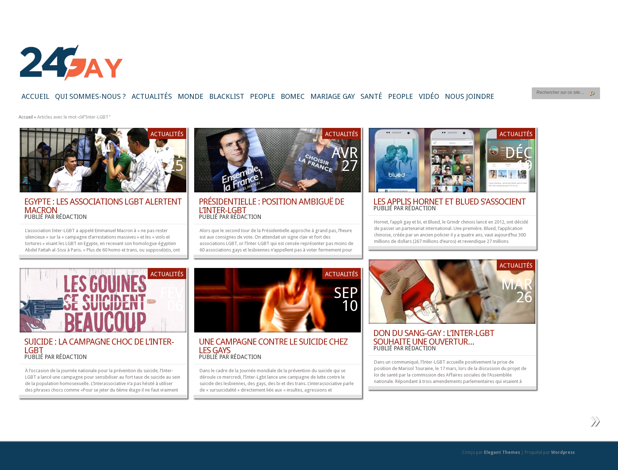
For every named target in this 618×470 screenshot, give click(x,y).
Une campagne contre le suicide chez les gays (273, 346)
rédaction (71, 217)
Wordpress (563, 452)
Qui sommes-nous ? (90, 96)
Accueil (35, 96)
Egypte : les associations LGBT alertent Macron (103, 206)
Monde (190, 96)
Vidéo (429, 96)
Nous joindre (469, 96)
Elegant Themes (502, 452)
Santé (371, 96)
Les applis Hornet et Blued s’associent (449, 202)
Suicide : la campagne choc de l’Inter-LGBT (99, 346)
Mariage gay (332, 96)
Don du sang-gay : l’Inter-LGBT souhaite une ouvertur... (433, 337)
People (262, 96)
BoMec (293, 96)
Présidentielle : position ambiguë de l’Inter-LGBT (271, 206)
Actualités (152, 96)
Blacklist (226, 96)
